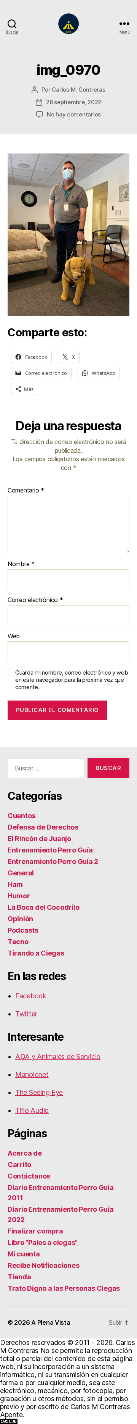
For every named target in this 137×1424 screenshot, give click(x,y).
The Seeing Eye (39, 1092)
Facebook (30, 996)
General (21, 873)
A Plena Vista (50, 1322)
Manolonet (32, 1074)
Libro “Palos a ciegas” (43, 1242)
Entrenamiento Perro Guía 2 (53, 861)
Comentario (26, 490)
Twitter (26, 1014)
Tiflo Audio (32, 1110)
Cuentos (21, 816)
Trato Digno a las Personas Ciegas (64, 1288)
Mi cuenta (24, 1254)
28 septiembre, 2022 (73, 102)
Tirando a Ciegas (36, 953)
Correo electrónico (35, 600)
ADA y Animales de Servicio (57, 1057)
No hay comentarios (74, 114)
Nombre (21, 564)
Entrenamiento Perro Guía (50, 850)
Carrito (19, 1165)
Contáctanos (29, 1176)
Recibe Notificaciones (43, 1265)
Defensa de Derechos (43, 827)
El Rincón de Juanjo (39, 839)
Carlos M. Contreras (78, 89)
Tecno (18, 942)
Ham (15, 884)
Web (14, 636)
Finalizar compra (35, 1231)
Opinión (20, 919)
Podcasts (23, 930)
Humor (19, 896)
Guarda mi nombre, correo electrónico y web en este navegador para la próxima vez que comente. (71, 680)
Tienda (19, 1277)
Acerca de (25, 1153)
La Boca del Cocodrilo (43, 907)
